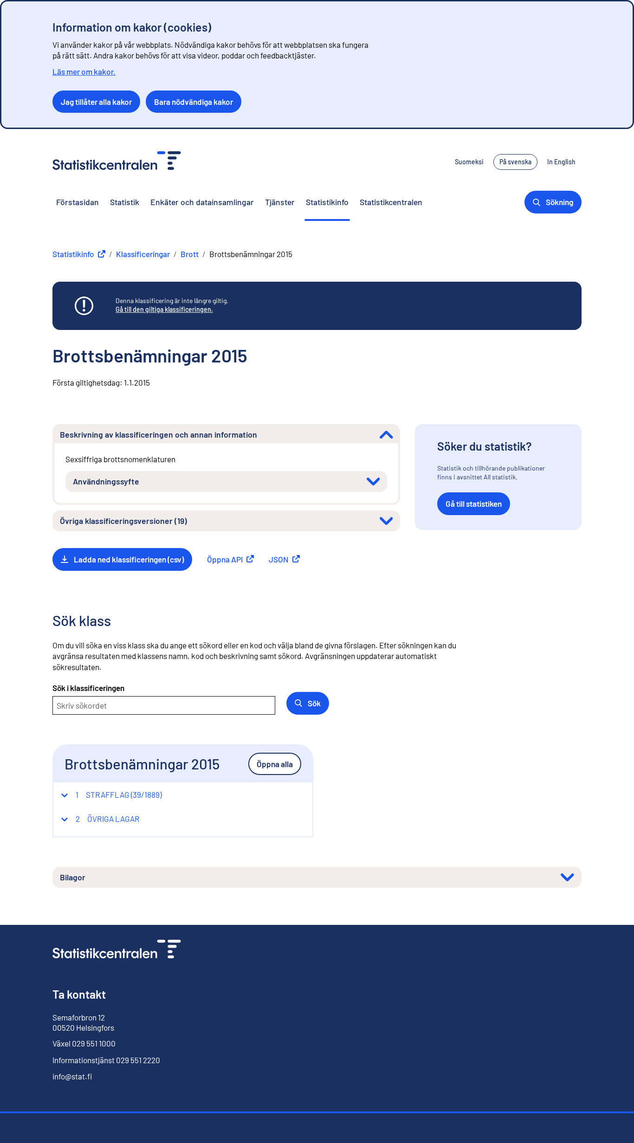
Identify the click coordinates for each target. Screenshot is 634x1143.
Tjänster (280, 202)
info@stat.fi (72, 1076)
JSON (284, 559)
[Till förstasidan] (116, 950)
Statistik (124, 202)
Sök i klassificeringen (88, 688)
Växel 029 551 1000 (84, 1043)
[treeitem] (111, 794)
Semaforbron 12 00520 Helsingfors (83, 1022)
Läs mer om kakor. (84, 71)
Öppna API (230, 559)
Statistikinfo (327, 202)
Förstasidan (77, 202)
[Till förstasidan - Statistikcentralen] (116, 161)
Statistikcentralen (391, 202)
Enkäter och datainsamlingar (202, 202)
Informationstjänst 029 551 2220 (106, 1060)
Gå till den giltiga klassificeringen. (164, 309)
